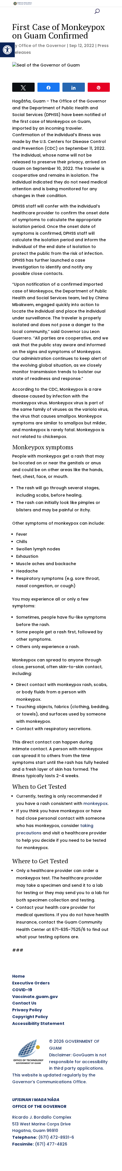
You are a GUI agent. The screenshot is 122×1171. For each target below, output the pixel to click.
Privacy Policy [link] (27, 1010)
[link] (7, 49)
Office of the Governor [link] (42, 45)
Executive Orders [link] (31, 983)
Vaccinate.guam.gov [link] (35, 996)
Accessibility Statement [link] (38, 1023)
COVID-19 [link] (22, 990)
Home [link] (18, 976)
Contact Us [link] (24, 1003)
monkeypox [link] (95, 803)
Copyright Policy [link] (30, 1017)
